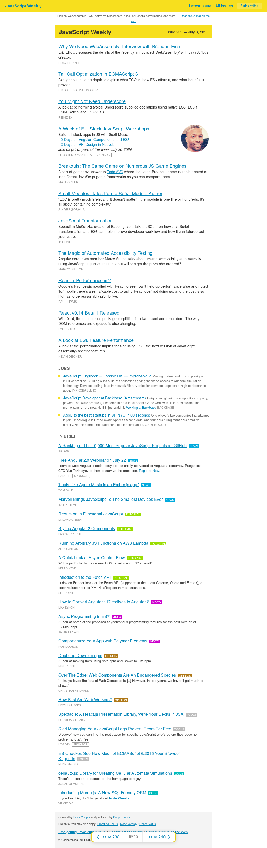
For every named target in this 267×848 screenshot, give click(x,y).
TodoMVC (115, 171)
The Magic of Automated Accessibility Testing (105, 253)
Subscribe (249, 6)
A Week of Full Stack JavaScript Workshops (103, 128)
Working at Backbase (141, 407)
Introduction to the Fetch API (84, 577)
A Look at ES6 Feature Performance (96, 340)
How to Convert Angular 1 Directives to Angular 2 (103, 602)
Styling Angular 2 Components (86, 528)
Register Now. (149, 470)
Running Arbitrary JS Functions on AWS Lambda (103, 543)
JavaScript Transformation (85, 220)
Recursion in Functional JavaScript (90, 514)
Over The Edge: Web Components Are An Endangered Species (117, 675)
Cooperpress (121, 817)
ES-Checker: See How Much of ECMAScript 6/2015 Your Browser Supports (119, 755)
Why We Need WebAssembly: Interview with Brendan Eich (119, 46)
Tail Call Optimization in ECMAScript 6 (98, 73)
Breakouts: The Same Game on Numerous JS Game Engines (122, 166)
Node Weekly (119, 798)
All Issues (224, 6)
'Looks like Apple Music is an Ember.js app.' (98, 485)
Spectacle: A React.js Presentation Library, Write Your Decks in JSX (121, 714)
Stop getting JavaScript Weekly (82, 832)
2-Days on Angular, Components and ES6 (95, 139)
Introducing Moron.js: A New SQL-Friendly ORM (102, 793)
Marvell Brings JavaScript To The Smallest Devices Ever (110, 499)
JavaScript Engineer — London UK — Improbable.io (107, 375)
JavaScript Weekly (23, 5)
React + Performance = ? (84, 280)
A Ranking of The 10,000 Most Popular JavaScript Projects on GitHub (122, 445)
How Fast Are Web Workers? (85, 699)
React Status (147, 824)
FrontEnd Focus (107, 824)
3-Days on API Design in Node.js (87, 144)
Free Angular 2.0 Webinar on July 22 (92, 460)
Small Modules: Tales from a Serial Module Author (110, 193)
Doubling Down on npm (80, 655)
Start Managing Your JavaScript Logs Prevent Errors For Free (114, 729)
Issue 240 (156, 837)
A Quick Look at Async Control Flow (91, 558)
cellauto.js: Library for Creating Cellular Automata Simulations (115, 773)
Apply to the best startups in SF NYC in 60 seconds (106, 415)
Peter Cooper (81, 817)
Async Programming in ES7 (84, 616)
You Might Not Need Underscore (92, 101)
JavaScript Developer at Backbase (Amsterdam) (104, 397)
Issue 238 (110, 837)
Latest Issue (200, 6)
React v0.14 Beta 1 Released (88, 312)
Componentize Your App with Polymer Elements (102, 641)
